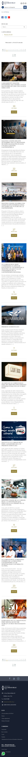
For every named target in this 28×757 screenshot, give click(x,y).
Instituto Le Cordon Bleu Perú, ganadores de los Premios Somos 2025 (12, 444)
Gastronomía (4, 729)
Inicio (3, 12)
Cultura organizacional (6, 718)
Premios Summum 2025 (10, 327)
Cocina (3, 734)
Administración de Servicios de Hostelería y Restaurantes (12, 739)
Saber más (14, 112)
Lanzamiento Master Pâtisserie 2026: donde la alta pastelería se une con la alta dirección (14, 85)
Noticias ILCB (8, 34)
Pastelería (3, 737)
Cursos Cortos (4, 749)
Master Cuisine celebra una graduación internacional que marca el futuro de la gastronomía (13, 205)
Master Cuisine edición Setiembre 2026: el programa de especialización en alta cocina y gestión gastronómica (13, 144)
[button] (25, 7)
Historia (3, 716)
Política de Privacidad (5, 721)
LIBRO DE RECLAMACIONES (10, 704)
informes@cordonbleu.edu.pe (9, 701)
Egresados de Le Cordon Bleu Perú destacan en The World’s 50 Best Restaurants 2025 (14, 623)
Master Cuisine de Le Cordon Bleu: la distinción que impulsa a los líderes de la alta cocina (13, 502)
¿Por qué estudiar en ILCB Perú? (7, 713)
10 (25, 49)
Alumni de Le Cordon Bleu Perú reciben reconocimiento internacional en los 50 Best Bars (14, 385)
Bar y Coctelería (4, 732)
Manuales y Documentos (6, 751)
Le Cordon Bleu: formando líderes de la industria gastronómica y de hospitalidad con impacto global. (13, 563)
